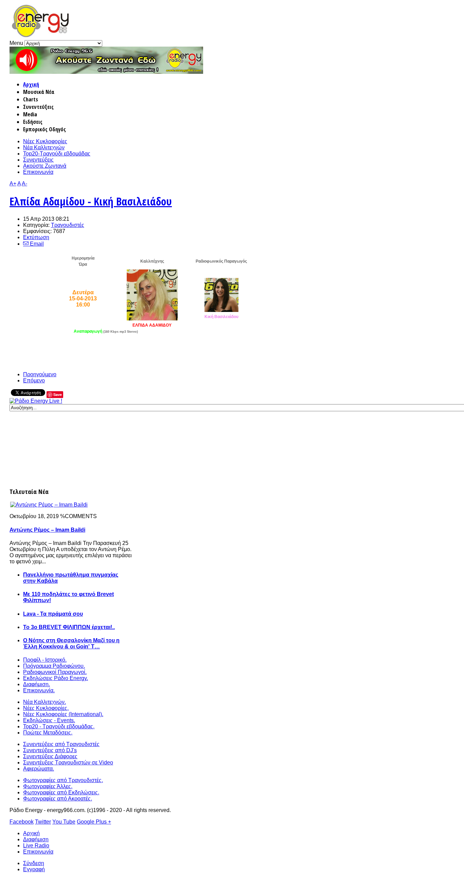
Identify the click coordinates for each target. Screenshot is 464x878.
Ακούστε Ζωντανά (44, 166)
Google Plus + (94, 822)
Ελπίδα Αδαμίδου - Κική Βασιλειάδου (91, 201)
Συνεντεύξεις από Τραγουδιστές (61, 744)
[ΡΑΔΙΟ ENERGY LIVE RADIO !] (106, 72)
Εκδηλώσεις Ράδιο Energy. (55, 678)
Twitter (43, 822)
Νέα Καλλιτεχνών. (44, 702)
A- (24, 183)
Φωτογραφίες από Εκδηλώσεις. (61, 792)
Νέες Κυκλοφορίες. (46, 708)
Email (36, 244)
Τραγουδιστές (67, 225)
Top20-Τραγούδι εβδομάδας (56, 153)
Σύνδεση (33, 863)
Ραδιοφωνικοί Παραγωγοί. (55, 672)
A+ (13, 183)
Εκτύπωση (36, 237)
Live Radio (36, 845)
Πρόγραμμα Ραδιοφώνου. (54, 666)
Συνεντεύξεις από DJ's (50, 750)
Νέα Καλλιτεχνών (44, 147)
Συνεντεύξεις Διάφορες (50, 756)
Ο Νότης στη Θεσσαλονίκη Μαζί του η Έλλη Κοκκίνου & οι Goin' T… (71, 643)
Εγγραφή (34, 869)
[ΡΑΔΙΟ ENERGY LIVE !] (36, 401)
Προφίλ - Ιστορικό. (45, 660)
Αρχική (31, 84)
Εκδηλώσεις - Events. (49, 720)
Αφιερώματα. (38, 769)
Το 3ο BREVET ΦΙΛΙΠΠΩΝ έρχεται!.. (69, 627)
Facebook (22, 822)
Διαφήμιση (36, 839)
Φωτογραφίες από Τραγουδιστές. (63, 780)
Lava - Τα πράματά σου (53, 614)
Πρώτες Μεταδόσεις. (47, 732)
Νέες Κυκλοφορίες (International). (63, 714)
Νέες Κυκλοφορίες (45, 141)
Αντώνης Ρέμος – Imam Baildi (47, 530)
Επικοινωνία (38, 172)
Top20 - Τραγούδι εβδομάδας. (58, 726)
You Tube (63, 822)
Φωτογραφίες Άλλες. (47, 786)
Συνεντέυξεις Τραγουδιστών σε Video (68, 762)
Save (57, 394)
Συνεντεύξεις (38, 160)
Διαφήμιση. (36, 684)
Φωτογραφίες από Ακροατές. (57, 798)
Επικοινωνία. (39, 690)
